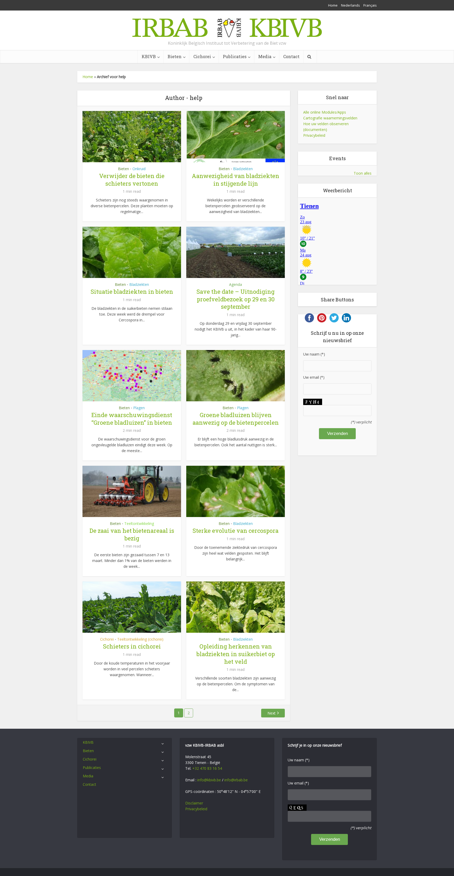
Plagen (139, 407)
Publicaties (234, 56)
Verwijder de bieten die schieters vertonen (131, 179)
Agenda (235, 284)
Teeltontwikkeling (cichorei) (140, 639)
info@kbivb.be (209, 779)
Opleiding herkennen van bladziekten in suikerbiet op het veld (236, 653)
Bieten (175, 56)
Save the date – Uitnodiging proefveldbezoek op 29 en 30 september (236, 299)
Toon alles (363, 173)
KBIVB (149, 56)
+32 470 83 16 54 (207, 768)
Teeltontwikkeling (139, 523)
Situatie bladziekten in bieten (132, 291)
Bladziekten (243, 168)
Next (271, 713)
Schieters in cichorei (132, 646)
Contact (291, 56)
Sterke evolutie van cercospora (235, 530)
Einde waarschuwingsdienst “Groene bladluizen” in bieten (131, 418)
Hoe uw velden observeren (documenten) (326, 126)
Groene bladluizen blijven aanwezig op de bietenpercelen (236, 418)
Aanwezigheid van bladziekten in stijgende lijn (235, 179)
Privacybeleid (314, 135)
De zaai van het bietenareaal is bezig (132, 534)
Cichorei (202, 56)
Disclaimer (194, 803)
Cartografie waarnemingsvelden (330, 117)
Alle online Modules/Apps (324, 112)
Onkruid (139, 168)
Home (333, 5)
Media (264, 56)
